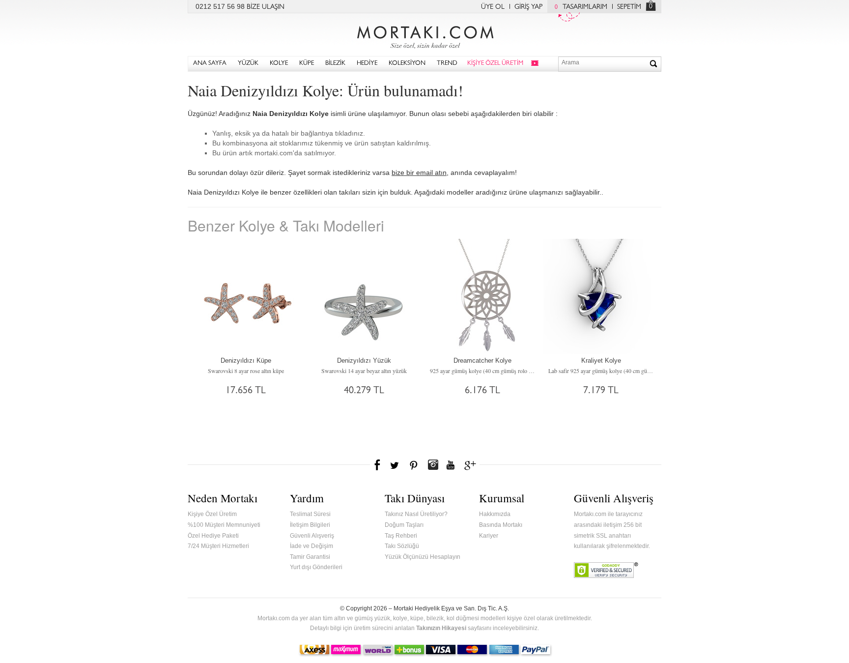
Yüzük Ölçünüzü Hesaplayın (422, 556)
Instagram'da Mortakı (433, 465)
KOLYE (279, 63)
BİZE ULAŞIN (265, 7)
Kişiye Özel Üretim (212, 514)
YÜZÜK (248, 63)
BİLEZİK (335, 63)
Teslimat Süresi (310, 514)
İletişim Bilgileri (310, 524)
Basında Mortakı (500, 524)
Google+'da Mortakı (472, 465)
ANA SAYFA (209, 63)
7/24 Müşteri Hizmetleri (218, 546)
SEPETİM (629, 7)
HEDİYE (367, 63)
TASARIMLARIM (581, 7)
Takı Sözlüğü (402, 546)
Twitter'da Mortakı (395, 465)
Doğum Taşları (404, 524)
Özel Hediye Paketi (213, 535)
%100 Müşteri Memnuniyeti (224, 524)
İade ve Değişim (311, 546)
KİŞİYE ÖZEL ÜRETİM (495, 63)
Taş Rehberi (401, 535)
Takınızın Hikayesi (441, 628)
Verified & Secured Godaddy (606, 570)
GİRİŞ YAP (528, 7)
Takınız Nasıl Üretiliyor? (416, 514)
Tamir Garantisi (310, 556)
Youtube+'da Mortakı (450, 465)
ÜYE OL (493, 7)
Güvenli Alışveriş (312, 535)
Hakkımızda (494, 514)
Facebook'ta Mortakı (378, 465)
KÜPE (306, 63)
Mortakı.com (424, 35)
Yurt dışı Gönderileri (316, 567)
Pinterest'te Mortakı (413, 465)
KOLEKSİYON (407, 63)
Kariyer (488, 535)
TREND (447, 63)
